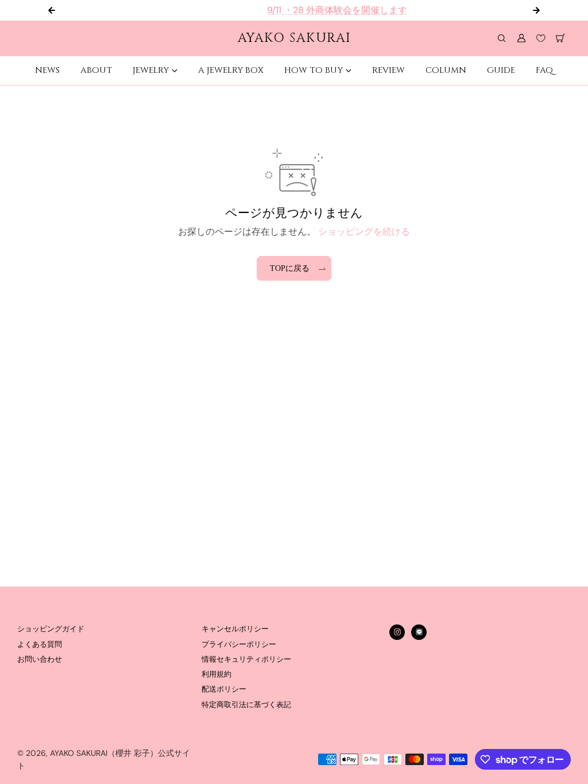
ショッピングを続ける (364, 232)
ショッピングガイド (50, 629)
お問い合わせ (39, 659)
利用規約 (216, 674)
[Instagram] (397, 632)
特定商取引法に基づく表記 (246, 705)
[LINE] (419, 632)
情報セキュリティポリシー (246, 659)
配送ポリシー (224, 689)
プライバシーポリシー (239, 645)
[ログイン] (521, 38)
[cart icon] (560, 38)
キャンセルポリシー (235, 629)
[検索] (502, 38)
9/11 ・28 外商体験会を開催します (305, 10)
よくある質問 (39, 645)
